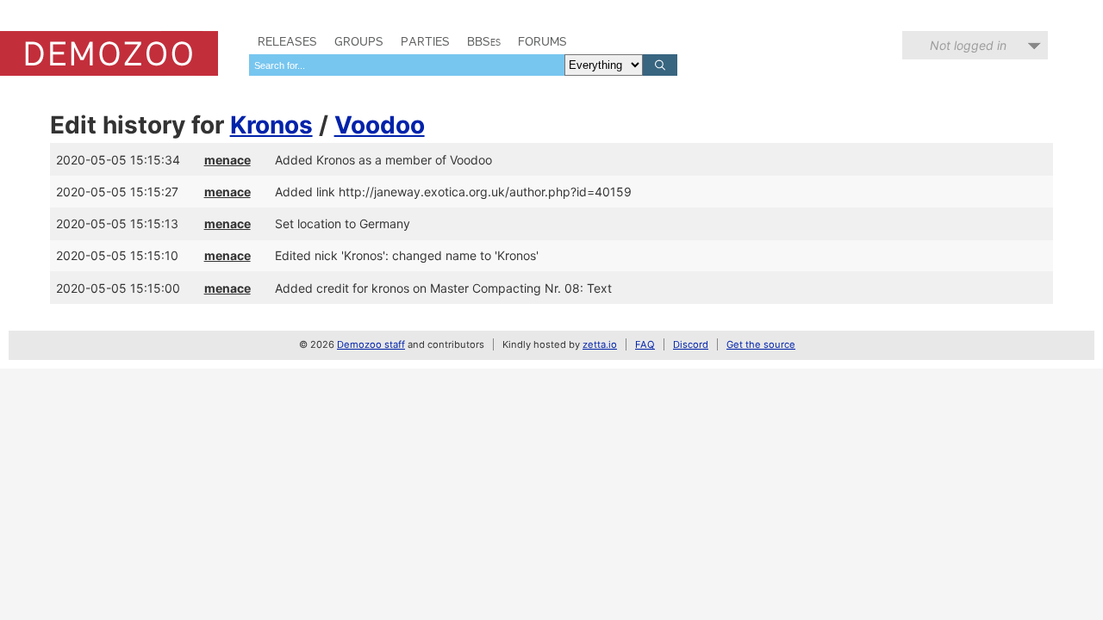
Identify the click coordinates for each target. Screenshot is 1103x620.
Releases (287, 41)
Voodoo (379, 125)
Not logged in (968, 45)
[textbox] (406, 65)
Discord (690, 344)
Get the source (760, 344)
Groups (358, 41)
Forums (542, 41)
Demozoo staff (371, 344)
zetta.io (600, 344)
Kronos (271, 125)
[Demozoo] (109, 53)
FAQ (645, 344)
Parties (425, 41)
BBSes (484, 41)
